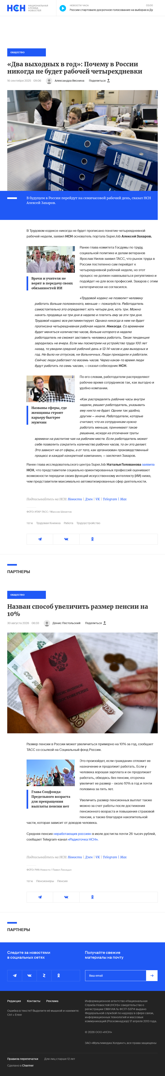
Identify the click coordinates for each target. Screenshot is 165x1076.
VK (98, 499)
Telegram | (111, 499)
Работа (68, 523)
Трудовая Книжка (48, 523)
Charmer (28, 1065)
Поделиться (97, 80)
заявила (148, 464)
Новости (75, 499)
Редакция (14, 1001)
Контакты (33, 1001)
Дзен (89, 499)
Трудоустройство (88, 523)
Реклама (52, 1001)
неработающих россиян (72, 834)
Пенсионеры (45, 881)
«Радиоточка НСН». (83, 839)
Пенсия (62, 881)
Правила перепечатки (22, 1059)
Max (123, 499)
